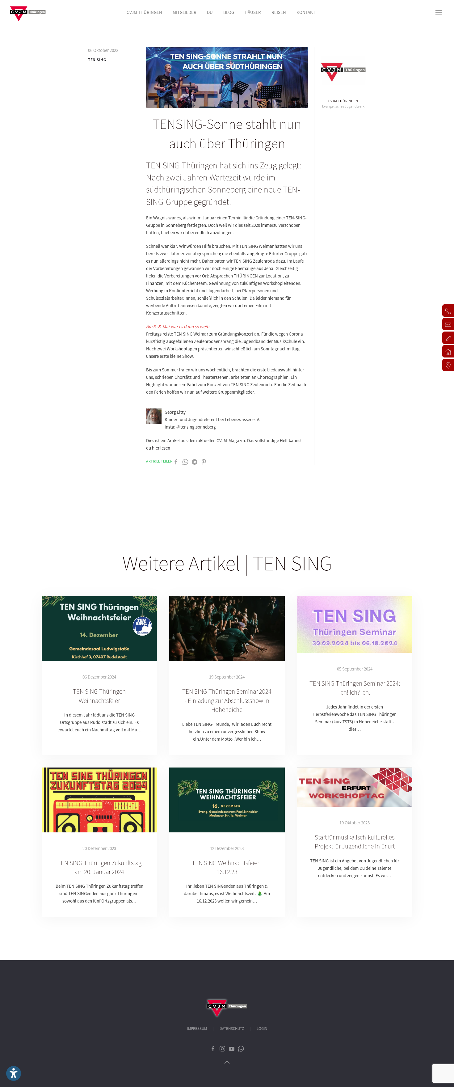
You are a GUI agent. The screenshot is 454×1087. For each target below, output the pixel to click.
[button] (438, 12)
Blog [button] (228, 12)
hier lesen (161, 448)
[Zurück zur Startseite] (28, 12)
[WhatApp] (185, 461)
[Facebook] (176, 461)
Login (262, 1028)
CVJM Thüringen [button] (144, 12)
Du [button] (210, 12)
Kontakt (305, 12)
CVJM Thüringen (343, 101)
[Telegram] (194, 461)
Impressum (197, 1028)
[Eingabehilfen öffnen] (13, 1073)
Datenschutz (232, 1028)
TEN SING (97, 59)
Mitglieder (184, 12)
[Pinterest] (204, 461)
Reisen (278, 12)
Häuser (253, 12)
